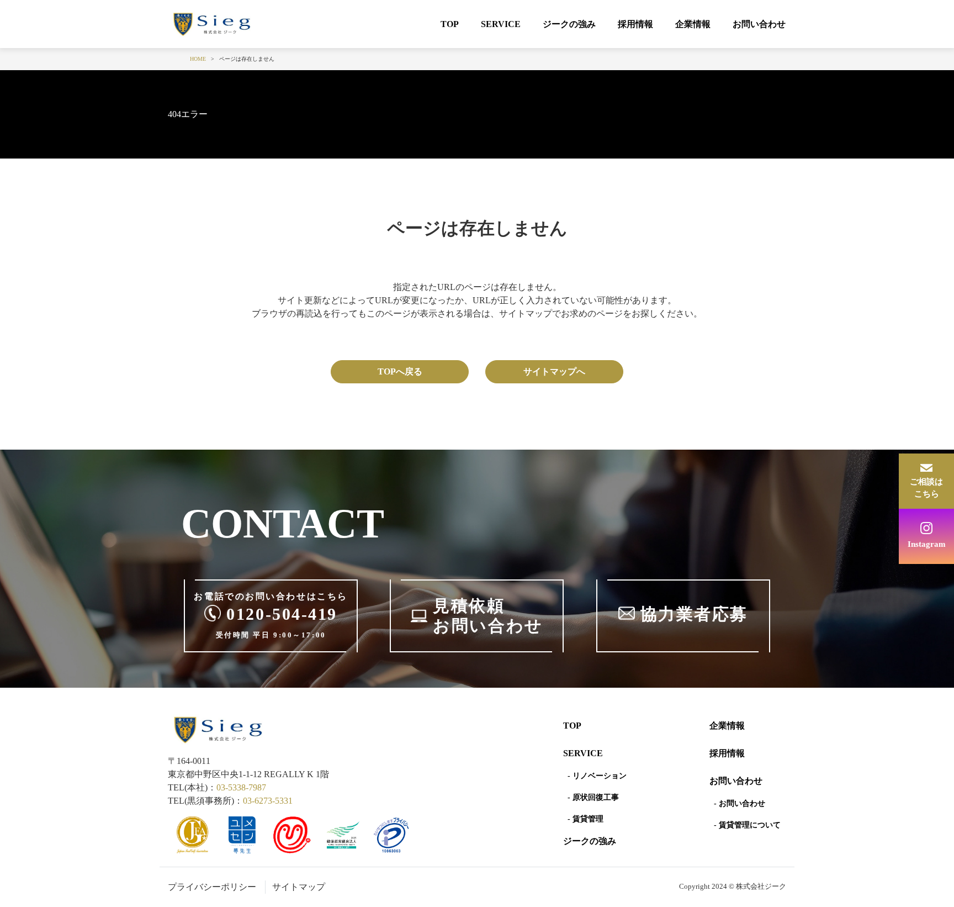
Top (572, 725)
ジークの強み (569, 24)
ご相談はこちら (926, 488)
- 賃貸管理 (585, 819)
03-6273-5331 (268, 800)
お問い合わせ (759, 24)
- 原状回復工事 (593, 797)
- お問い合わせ (739, 803)
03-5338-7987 (241, 787)
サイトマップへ (554, 371)
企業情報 (693, 24)
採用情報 (635, 24)
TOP (450, 24)
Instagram (927, 544)
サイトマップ (298, 887)
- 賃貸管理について (747, 825)
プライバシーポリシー (212, 887)
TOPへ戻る (400, 371)
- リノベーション (597, 776)
